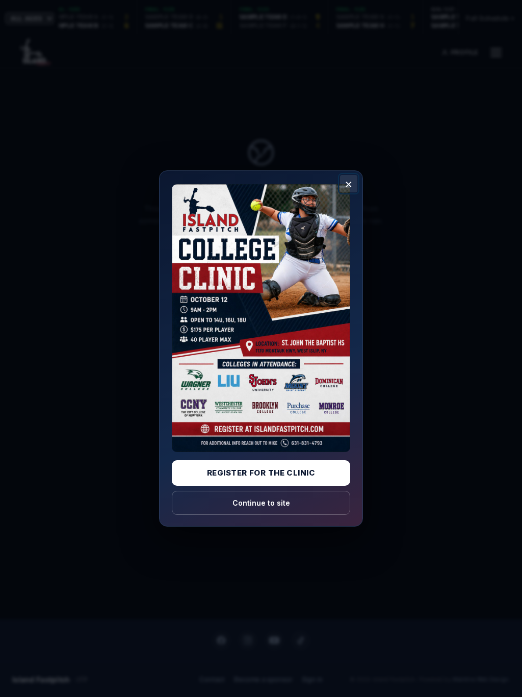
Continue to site (261, 503)
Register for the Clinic (261, 473)
